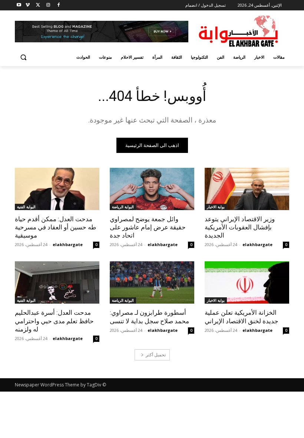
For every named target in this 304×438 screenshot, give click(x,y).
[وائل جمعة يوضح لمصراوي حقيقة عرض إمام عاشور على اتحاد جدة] (152, 189)
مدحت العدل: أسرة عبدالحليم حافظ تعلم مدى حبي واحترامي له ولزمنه (54, 321)
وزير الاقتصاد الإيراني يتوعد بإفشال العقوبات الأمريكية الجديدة (240, 227)
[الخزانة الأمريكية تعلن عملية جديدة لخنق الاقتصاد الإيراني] (247, 282)
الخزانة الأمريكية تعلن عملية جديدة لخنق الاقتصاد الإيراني (241, 316)
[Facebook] (58, 5)
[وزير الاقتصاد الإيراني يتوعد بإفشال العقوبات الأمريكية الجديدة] (247, 189)
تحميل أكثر (156, 355)
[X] (38, 5)
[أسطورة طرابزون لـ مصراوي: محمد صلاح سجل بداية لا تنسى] (152, 282)
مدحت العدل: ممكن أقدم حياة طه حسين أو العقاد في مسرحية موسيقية (55, 227)
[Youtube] (19, 5)
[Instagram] (48, 5)
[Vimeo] (27, 5)
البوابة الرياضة (123, 206)
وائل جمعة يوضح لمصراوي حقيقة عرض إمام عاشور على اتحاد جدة (148, 227)
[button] (23, 57)
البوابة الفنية (26, 206)
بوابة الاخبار (216, 206)
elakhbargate (257, 244)
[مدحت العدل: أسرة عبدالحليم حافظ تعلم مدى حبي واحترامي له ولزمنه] (57, 282)
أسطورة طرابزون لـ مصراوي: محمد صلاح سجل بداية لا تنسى (149, 316)
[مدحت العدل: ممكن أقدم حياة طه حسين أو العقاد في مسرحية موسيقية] (57, 189)
